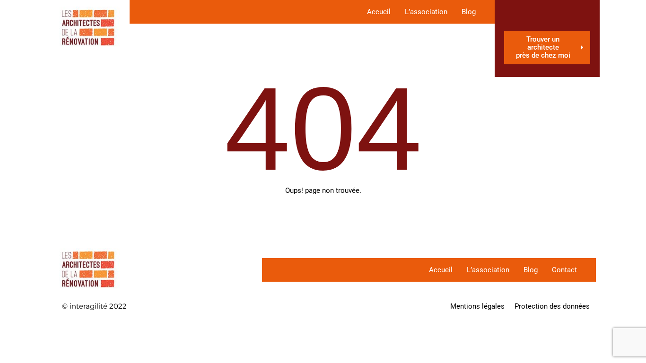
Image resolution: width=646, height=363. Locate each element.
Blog (469, 12)
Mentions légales (477, 306)
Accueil (379, 12)
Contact (564, 270)
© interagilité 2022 (94, 306)
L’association (426, 12)
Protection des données (552, 306)
